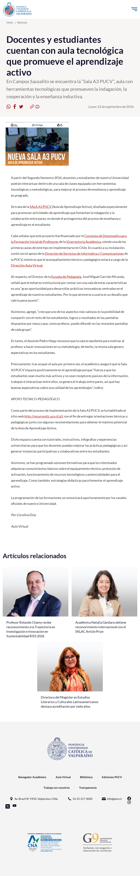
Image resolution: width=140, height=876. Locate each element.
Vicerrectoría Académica (83, 242)
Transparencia (88, 787)
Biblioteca (86, 777)
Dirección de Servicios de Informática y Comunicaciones (84, 253)
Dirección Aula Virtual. (27, 265)
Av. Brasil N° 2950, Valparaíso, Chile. (36, 798)
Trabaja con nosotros (57, 787)
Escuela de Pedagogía (66, 277)
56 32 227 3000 (82, 798)
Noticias (22, 22)
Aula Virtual (63, 777)
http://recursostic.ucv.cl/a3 (43, 416)
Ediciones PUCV (112, 777)
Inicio (9, 22)
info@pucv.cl (114, 798)
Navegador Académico (32, 777)
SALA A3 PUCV (40, 207)
